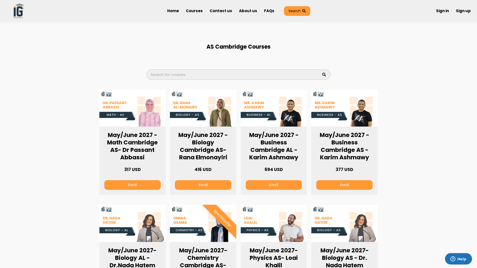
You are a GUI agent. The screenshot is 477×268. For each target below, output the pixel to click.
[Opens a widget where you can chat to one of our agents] (458, 259)
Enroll (132, 184)
